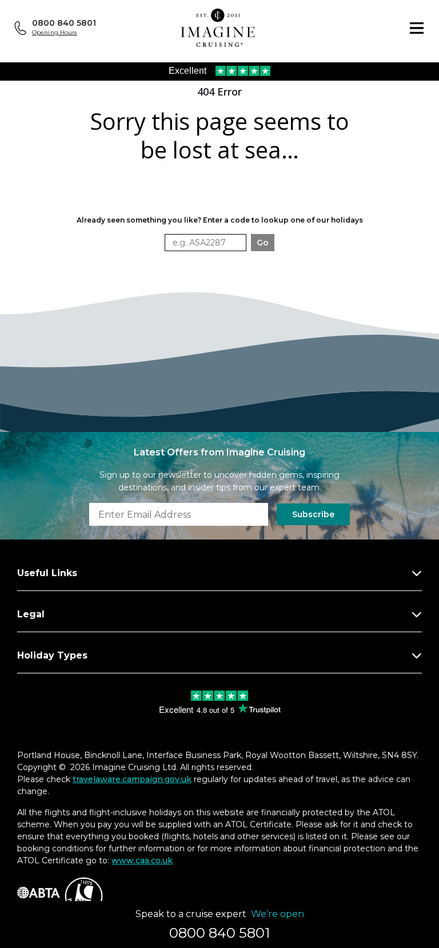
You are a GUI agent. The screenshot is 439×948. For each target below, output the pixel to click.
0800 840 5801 (64, 23)
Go (263, 242)
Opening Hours (54, 32)
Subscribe (313, 514)
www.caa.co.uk (142, 860)
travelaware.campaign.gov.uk (132, 779)
